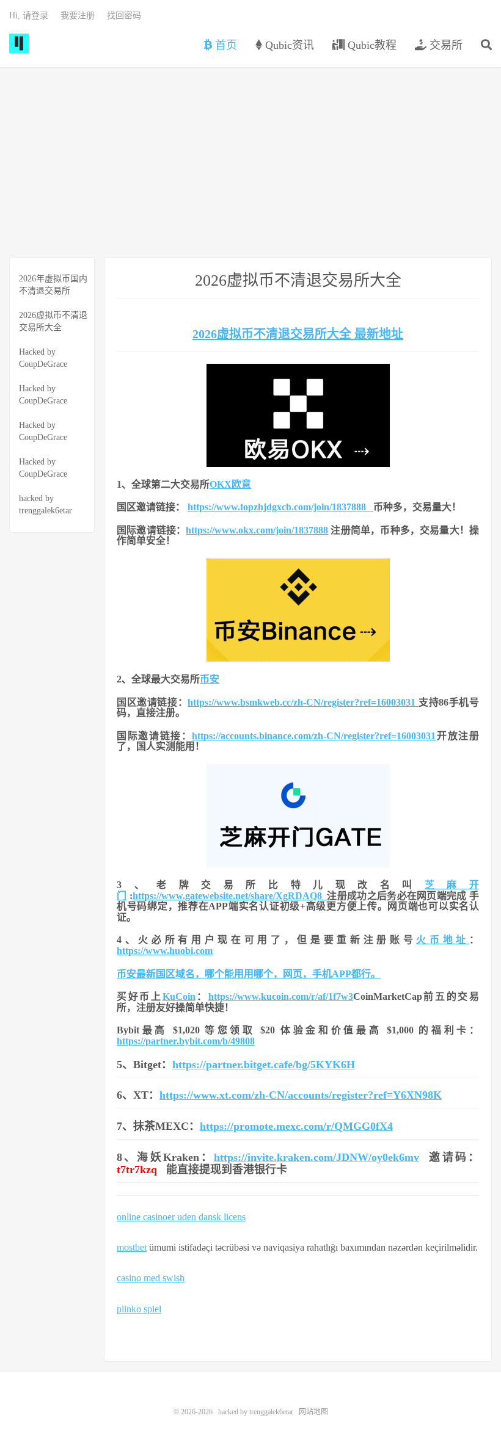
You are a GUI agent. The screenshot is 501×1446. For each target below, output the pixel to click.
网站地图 (313, 1412)
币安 (209, 679)
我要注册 (77, 15)
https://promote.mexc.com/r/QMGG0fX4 (296, 1126)
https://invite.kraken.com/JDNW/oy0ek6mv (316, 1157)
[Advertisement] (250, 162)
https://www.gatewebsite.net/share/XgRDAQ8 (230, 896)
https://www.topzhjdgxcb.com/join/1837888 (280, 507)
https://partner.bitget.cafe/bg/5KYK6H (263, 1064)
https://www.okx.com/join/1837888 (257, 530)
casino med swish (151, 1278)
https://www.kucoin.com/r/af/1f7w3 (280, 996)
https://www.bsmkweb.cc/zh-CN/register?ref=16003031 (301, 702)
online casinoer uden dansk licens (181, 1217)
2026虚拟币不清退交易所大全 (53, 321)
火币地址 (442, 939)
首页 (224, 45)
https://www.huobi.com (165, 950)
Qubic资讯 (288, 45)
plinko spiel (139, 1309)
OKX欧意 (230, 484)
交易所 (444, 45)
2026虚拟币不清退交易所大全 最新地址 (297, 334)
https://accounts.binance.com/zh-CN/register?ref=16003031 (314, 736)
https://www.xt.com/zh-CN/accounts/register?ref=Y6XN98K (300, 1095)
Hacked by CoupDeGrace (43, 358)
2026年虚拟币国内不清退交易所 (53, 284)
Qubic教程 (371, 45)
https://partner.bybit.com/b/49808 (186, 1041)
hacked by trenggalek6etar (19, 43)
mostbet (132, 1247)
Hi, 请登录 (28, 15)
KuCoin (179, 996)
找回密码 (124, 15)
